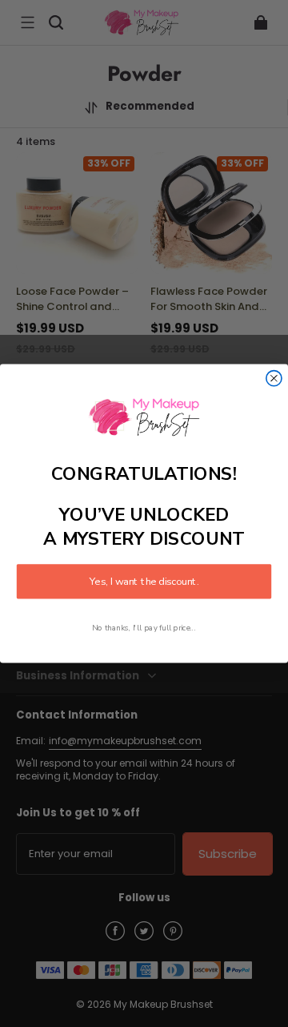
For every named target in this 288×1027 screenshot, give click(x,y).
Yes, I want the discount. (144, 581)
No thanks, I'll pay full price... (144, 627)
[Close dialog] (274, 378)
